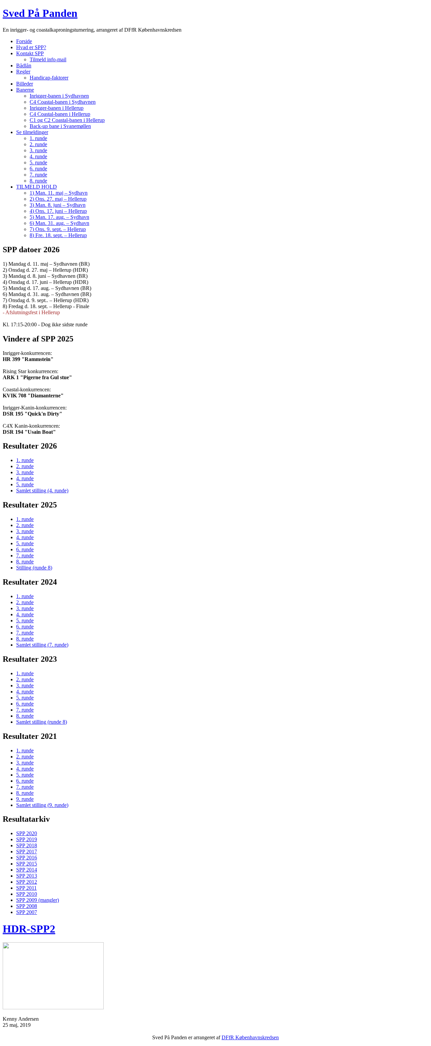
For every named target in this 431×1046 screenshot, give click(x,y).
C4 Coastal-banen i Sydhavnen (63, 102)
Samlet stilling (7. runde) (42, 645)
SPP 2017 (26, 851)
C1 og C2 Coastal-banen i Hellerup (67, 120)
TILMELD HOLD (36, 187)
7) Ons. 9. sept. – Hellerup (58, 229)
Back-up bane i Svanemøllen (60, 126)
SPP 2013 (26, 876)
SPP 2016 (26, 857)
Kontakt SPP (30, 53)
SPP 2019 (26, 839)
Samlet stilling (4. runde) (42, 490)
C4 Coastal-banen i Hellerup (60, 114)
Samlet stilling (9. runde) (42, 805)
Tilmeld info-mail (48, 59)
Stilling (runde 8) (34, 567)
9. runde (25, 799)
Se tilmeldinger (32, 132)
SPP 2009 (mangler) (37, 900)
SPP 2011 (26, 888)
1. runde (38, 138)
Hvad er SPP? (31, 47)
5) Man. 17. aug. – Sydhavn (59, 217)
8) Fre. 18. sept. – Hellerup (58, 235)
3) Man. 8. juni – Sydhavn (58, 205)
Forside (24, 41)
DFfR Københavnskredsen (250, 1037)
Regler (23, 71)
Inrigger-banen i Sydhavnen (59, 96)
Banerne (25, 90)
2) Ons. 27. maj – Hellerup (58, 199)
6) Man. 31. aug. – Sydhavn (59, 223)
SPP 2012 (26, 882)
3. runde (38, 150)
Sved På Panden (40, 13)
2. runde (38, 144)
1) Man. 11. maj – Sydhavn (59, 193)
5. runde (38, 162)
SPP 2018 (26, 845)
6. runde (38, 168)
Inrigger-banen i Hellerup (57, 108)
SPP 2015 (26, 864)
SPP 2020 (26, 833)
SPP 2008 (26, 906)
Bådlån (23, 65)
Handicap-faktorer (49, 77)
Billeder (24, 84)
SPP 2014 (26, 870)
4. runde (38, 156)
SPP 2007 (26, 912)
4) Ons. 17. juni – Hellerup (58, 211)
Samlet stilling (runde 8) (41, 722)
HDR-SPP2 (29, 929)
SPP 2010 (26, 894)
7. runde (38, 174)
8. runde (38, 181)
